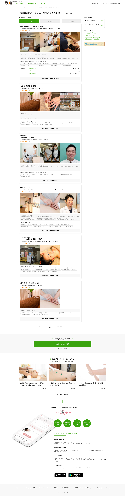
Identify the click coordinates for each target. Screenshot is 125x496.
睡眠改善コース (32, 68)
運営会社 (108, 487)
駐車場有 (96, 38)
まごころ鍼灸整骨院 (28, 86)
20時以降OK (96, 33)
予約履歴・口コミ (96, 3)
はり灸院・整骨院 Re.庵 (29, 283)
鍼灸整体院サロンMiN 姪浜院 (31, 26)
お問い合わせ (99, 487)
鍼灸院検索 (20, 3)
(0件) (29, 30)
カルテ (107, 3)
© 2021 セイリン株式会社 (62, 492)
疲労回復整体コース (33, 73)
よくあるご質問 (31, 487)
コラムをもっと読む (62, 394)
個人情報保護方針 (66, 487)
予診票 (102, 3)
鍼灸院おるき (25, 187)
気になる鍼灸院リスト (115, 3)
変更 (102, 20)
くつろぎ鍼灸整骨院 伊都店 (31, 239)
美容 (87, 35)
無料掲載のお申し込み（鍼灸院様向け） (83, 487)
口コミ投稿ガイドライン (44, 487)
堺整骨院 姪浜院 (27, 137)
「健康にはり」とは (20, 487)
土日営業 (88, 33)
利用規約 (56, 487)
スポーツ (94, 35)
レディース (88, 38)
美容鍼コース (32, 70)
